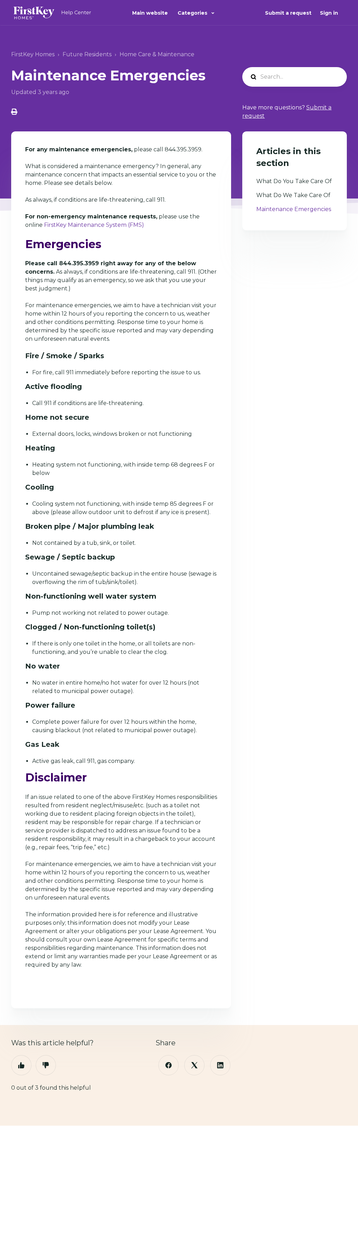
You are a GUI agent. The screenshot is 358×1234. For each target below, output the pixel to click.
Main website (150, 13)
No (46, 1065)
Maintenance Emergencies (293, 209)
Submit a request (288, 13)
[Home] (52, 13)
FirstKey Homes (33, 54)
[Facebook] (168, 1065)
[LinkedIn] (220, 1065)
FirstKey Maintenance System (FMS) (94, 225)
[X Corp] (194, 1065)
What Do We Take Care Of (293, 195)
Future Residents (87, 54)
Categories (193, 13)
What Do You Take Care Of (294, 181)
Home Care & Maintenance (157, 54)
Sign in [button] (329, 13)
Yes (21, 1065)
